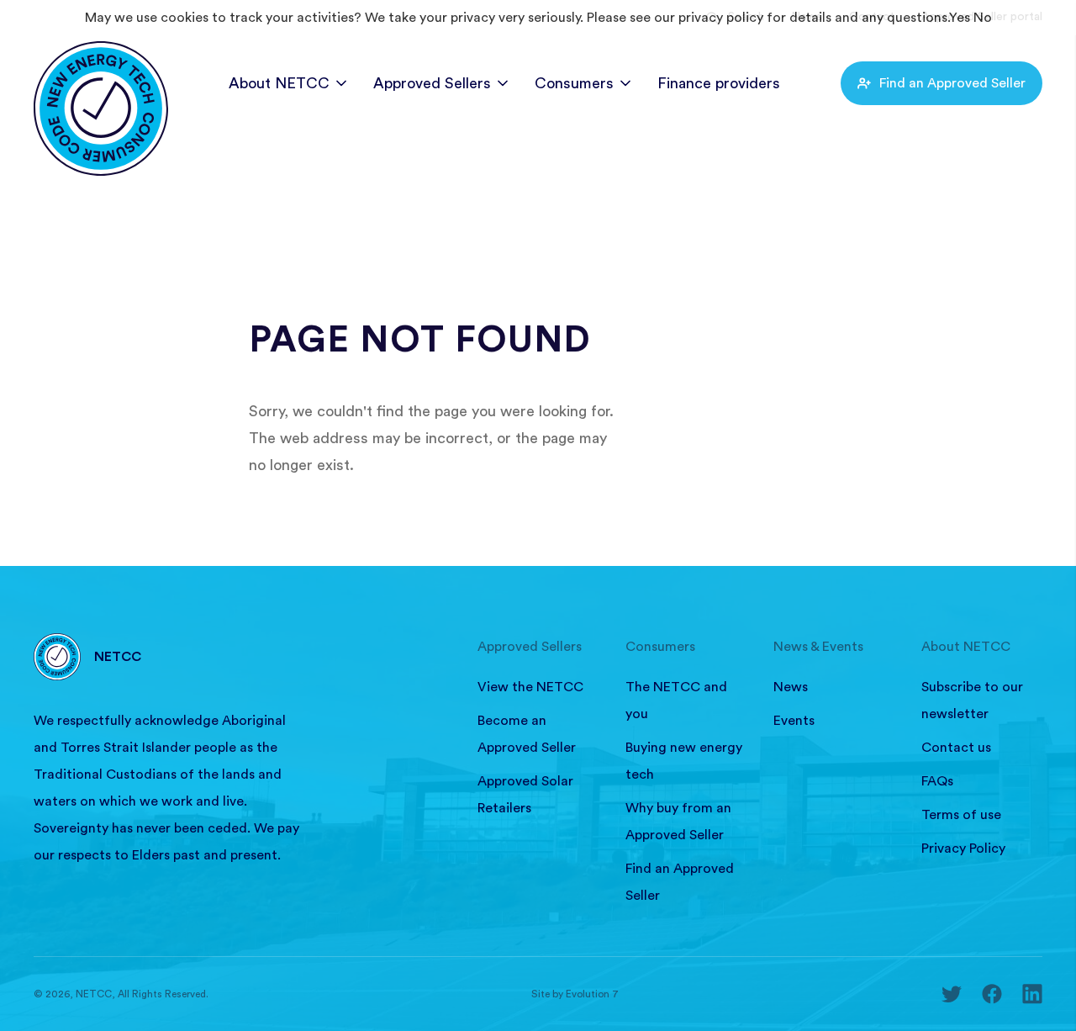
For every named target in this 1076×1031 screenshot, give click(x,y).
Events (794, 720)
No (982, 17)
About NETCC (279, 83)
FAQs (937, 781)
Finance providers (718, 83)
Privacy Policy (963, 848)
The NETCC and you (676, 700)
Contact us (956, 747)
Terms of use (961, 815)
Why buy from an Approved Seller (678, 821)
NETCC (117, 657)
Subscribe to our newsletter (972, 700)
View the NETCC (530, 687)
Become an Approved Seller (526, 734)
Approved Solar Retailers (525, 795)
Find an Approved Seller (952, 83)
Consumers (574, 83)
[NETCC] (101, 74)
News (790, 687)
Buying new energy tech (683, 761)
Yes (959, 17)
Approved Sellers (432, 83)
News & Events (818, 646)
